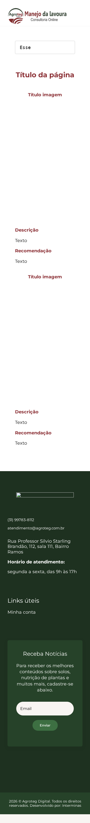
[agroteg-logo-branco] (45, 494)
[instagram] (40, 763)
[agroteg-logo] (37, 10)
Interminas (71, 805)
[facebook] (32, 763)
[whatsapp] (58, 763)
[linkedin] (49, 763)
